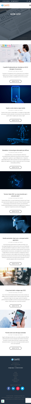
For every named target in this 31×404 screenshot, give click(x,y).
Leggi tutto (15, 81)
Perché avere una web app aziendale (15, 332)
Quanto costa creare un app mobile (15, 108)
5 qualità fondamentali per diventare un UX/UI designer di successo (15, 68)
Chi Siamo (15, 373)
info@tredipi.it (15, 1)
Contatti (15, 381)
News (15, 377)
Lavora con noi (15, 380)
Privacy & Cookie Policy (22, 399)
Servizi (15, 378)
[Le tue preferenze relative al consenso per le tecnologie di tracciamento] (2, 401)
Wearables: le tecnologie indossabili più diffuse (15, 150)
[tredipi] (5, 5)
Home (15, 372)
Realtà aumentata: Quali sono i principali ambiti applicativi (15, 239)
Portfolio (15, 375)
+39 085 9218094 (6, 1)
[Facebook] (27, 1)
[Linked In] (29, 1)
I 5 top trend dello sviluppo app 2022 (15, 290)
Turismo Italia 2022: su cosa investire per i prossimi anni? (15, 195)
